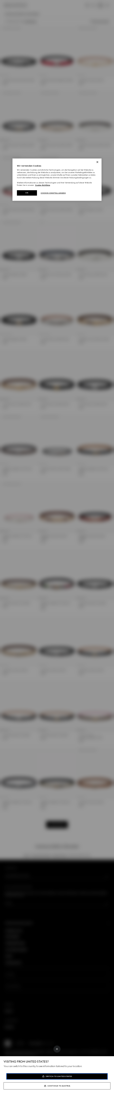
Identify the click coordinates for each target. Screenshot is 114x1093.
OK (26, 193)
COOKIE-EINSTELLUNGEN (53, 193)
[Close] (57, 1049)
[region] (57, 179)
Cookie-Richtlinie (42, 185)
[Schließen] (97, 162)
